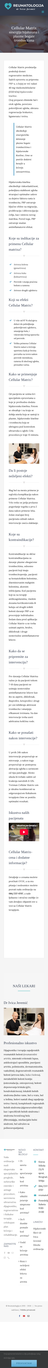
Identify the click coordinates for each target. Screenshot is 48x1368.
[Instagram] (5, 1258)
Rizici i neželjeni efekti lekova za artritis (24, 1271)
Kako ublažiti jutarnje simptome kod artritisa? (24, 1202)
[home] (9, 1150)
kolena (35, 1074)
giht (28, 1087)
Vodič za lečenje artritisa (24, 1248)
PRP (11, 83)
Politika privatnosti (27, 1310)
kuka (28, 1074)
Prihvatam (24, 1363)
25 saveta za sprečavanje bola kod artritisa (24, 1173)
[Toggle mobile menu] (43, 12)
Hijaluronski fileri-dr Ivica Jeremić (38, 1234)
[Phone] (9, 1258)
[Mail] (13, 1253)
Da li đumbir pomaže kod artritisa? (24, 1227)
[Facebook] (5, 1253)
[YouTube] (9, 1253)
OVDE (21, 881)
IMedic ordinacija (38, 1247)
